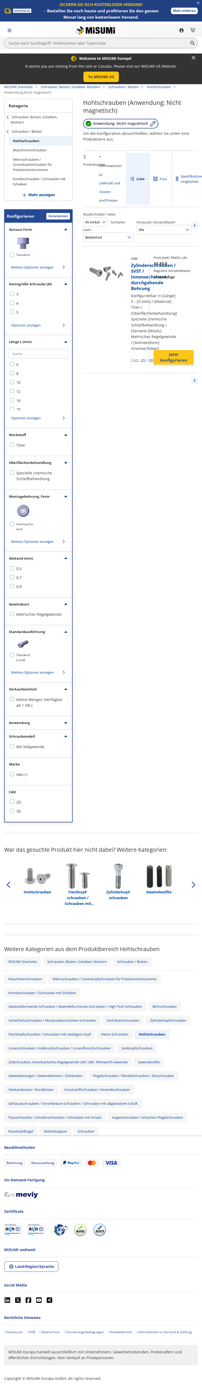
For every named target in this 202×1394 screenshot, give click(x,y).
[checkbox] (38, 294)
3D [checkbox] (18, 811)
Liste (141, 178)
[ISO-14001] (36, 1229)
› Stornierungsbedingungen (84, 1332)
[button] (184, 11)
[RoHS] (80, 1229)
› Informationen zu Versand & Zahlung (164, 1332)
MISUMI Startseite (18, 86)
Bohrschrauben (165, 1006)
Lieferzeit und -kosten (109, 187)
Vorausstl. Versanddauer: (156, 222)
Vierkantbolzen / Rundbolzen (31, 1089)
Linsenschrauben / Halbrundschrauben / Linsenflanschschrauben (59, 1048)
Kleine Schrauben (114, 1034)
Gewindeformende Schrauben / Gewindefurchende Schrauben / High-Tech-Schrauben (75, 1006)
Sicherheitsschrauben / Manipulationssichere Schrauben (52, 1020)
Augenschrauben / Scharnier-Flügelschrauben (147, 1117)
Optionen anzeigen (26, 325)
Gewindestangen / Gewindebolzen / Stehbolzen (45, 1075)
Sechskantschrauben (123, 1020)
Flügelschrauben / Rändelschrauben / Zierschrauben (133, 1075)
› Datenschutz (49, 1332)
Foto (163, 178)
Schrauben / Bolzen (123, 86)
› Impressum (13, 1332)
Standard (23, 255)
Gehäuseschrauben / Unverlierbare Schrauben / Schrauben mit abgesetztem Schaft (73, 1103)
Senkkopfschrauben (137, 1048)
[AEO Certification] (59, 1229)
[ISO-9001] (12, 1229)
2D (142, 360)
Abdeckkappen (55, 1131)
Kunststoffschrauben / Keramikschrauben (97, 1089)
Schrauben (86, 1131)
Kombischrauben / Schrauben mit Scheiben (39, 181)
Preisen (112, 200)
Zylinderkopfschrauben (168, 1020)
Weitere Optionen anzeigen (32, 267)
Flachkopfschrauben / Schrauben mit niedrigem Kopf (49, 1034)
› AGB (31, 1332)
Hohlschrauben (159, 86)
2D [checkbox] (18, 802)
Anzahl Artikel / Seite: (99, 214)
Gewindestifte (149, 1062)
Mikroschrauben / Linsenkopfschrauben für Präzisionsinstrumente (32, 164)
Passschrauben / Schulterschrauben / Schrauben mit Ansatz (55, 1117)
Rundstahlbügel (20, 1131)
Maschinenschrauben (30, 150)
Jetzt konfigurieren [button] (173, 357)
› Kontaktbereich (120, 1332)
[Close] (193, 57)
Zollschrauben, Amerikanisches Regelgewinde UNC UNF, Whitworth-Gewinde (68, 1062)
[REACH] (99, 1229)
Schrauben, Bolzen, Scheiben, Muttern (70, 86)
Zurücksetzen (58, 216)
